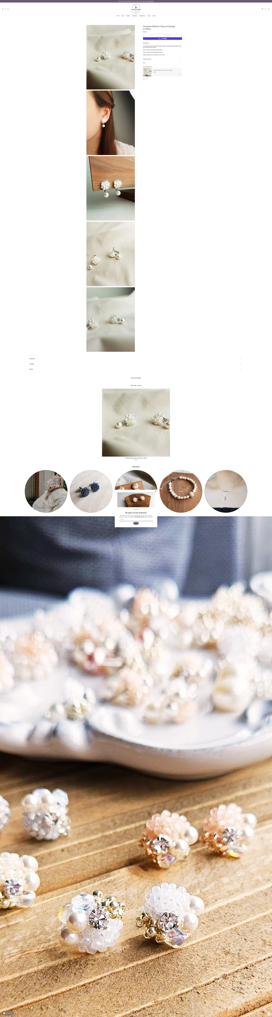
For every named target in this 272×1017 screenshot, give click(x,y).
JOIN (136, 523)
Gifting (31, 364)
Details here (150, 1)
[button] (265, 9)
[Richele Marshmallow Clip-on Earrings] (147, 72)
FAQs (31, 369)
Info (144, 62)
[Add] (180, 74)
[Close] (155, 491)
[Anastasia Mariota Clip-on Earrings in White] (136, 423)
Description (146, 43)
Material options (147, 59)
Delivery (32, 358)
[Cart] (269, 9)
